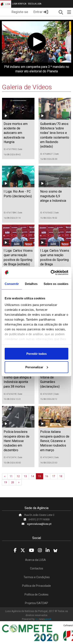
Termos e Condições (37, 577)
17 (53, 476)
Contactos (36, 568)
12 (18, 476)
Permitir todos (36, 353)
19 (5, 482)
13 (25, 476)
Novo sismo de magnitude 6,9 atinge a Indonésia (53, 196)
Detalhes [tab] (31, 284)
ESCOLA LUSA (34, 4)
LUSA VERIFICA (19, 4)
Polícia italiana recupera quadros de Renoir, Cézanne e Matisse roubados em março (54, 441)
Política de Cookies (36, 594)
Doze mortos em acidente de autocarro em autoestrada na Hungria (16, 133)
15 (39, 476)
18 (60, 476)
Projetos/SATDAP (36, 603)
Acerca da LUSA (35, 559)
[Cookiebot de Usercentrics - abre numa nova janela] (51, 272)
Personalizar (34, 367)
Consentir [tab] (12, 284)
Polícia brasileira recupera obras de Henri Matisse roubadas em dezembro (16, 441)
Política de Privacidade (36, 585)
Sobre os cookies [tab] (56, 284)
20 (12, 482)
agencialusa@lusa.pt (39, 523)
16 (46, 476)
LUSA (7, 4)
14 (32, 476)
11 (11, 476)
